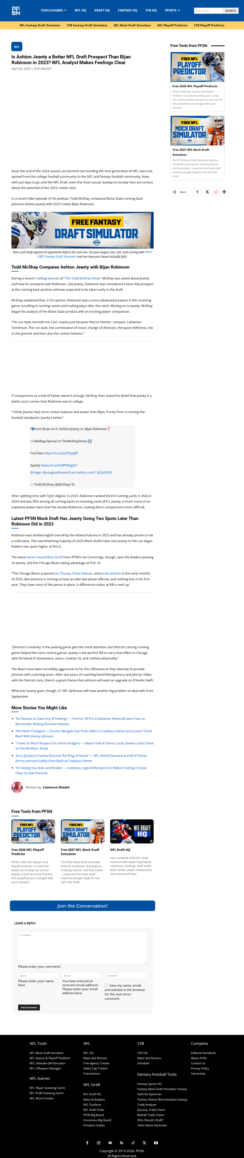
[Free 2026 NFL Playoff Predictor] (33, 831)
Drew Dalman (82, 573)
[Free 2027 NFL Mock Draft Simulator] (82, 831)
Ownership (198, 1073)
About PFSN (198, 1058)
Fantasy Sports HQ (149, 1084)
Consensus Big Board (97, 1120)
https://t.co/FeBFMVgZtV (59, 465)
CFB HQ (142, 1053)
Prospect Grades (94, 1125)
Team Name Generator (152, 1125)
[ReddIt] (215, 192)
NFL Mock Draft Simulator (46, 1053)
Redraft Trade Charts (150, 1115)
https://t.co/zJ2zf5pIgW (61, 453)
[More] (224, 192)
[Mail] (110, 1143)
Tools (15, 839)
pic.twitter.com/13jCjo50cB (91, 472)
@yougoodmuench (57, 472)
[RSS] (121, 1143)
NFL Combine (92, 1104)
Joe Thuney (62, 573)
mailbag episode (47, 278)
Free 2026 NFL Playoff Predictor (195, 86)
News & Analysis (94, 1099)
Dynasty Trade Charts (151, 1109)
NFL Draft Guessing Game (46, 1093)
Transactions (91, 1073)
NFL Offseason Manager (45, 1068)
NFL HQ (88, 1053)
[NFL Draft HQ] (132, 831)
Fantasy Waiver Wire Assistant (157, 1099)
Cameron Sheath (56, 787)
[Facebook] (197, 192)
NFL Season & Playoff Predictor (50, 1058)
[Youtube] (156, 1143)
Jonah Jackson (110, 573)
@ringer (36, 472)
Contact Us (198, 1063)
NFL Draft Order (93, 1109)
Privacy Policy (200, 1068)
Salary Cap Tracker (95, 1068)
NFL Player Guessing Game (47, 1088)
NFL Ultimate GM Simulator (48, 1063)
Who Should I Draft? (150, 1120)
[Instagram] (99, 1143)
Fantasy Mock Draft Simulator (156, 1089)
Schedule (143, 1063)
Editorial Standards (203, 1053)
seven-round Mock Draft (45, 557)
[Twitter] (206, 192)
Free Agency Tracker (96, 1063)
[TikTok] (133, 1143)
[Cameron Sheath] (18, 787)
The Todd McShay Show (82, 278)
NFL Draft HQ (120, 850)
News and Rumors (95, 1058)
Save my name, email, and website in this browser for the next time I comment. (125, 992)
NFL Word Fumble (41, 1098)
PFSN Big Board (93, 1115)
